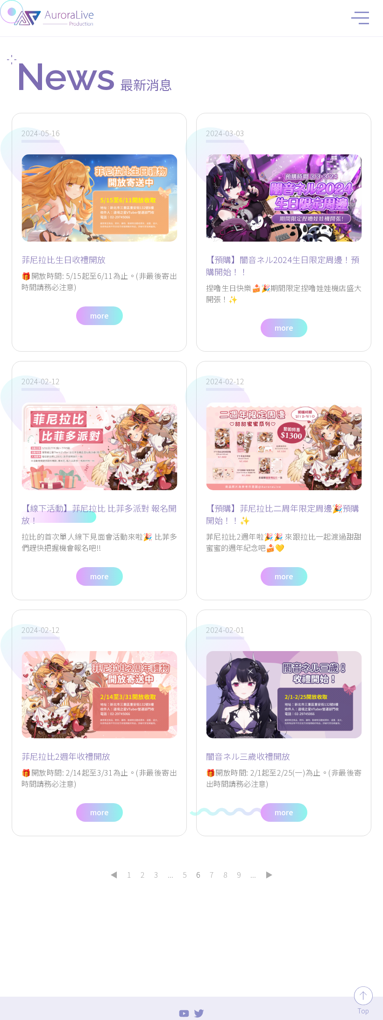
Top (363, 1010)
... (170, 874)
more (99, 315)
